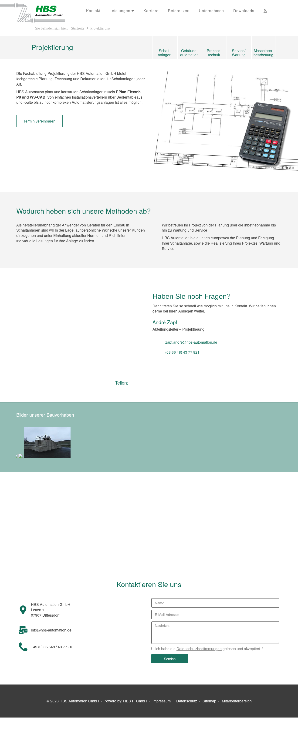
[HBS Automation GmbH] (40, 11)
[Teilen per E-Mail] (139, 383)
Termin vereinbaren (39, 121)
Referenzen (179, 10)
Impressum (161, 701)
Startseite (77, 28)
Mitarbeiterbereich (237, 701)
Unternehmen (211, 10)
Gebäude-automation (189, 52)
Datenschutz (186, 701)
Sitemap (209, 701)
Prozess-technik (214, 52)
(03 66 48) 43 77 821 (182, 352)
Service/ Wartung (239, 52)
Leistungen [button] (121, 10)
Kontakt (93, 10)
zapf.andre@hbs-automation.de (191, 342)
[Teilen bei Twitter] (172, 383)
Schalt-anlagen (164, 52)
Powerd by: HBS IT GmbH (125, 701)
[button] (278, 10)
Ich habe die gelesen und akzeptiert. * (209, 648)
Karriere (151, 10)
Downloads (243, 10)
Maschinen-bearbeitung (263, 52)
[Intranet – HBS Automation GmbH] (265, 10)
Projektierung (100, 28)
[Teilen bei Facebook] (157, 383)
